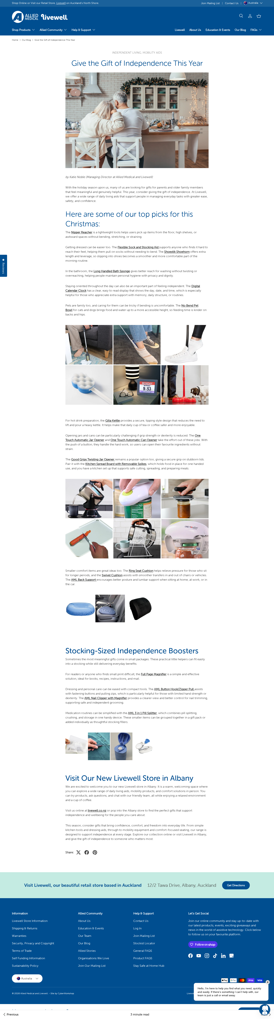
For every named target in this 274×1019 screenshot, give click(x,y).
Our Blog (240, 30)
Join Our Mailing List (91, 965)
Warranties (19, 936)
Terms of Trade (22, 951)
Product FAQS (142, 958)
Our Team (84, 936)
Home (15, 40)
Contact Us (231, 3)
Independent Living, (127, 52)
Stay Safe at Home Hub (148, 965)
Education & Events (218, 30)
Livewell (61, 3)
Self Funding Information (28, 958)
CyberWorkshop (66, 993)
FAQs (254, 30)
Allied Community (51, 30)
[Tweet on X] (78, 852)
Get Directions (236, 885)
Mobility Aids (152, 52)
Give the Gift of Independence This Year (54, 40)
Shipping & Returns (24, 928)
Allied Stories (87, 951)
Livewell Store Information (30, 921)
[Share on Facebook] (87, 852)
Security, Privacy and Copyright (33, 943)
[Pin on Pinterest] (95, 852)
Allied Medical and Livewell (34, 993)
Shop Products (21, 30)
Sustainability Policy (25, 965)
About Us (195, 30)
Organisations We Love (93, 958)
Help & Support (81, 30)
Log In (137, 928)
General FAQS (142, 951)
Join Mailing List (210, 3)
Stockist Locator (144, 943)
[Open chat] (264, 1009)
